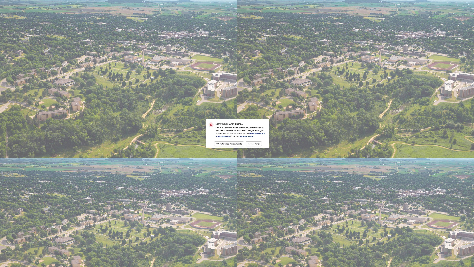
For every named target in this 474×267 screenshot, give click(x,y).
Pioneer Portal (246, 136)
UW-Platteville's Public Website (229, 144)
